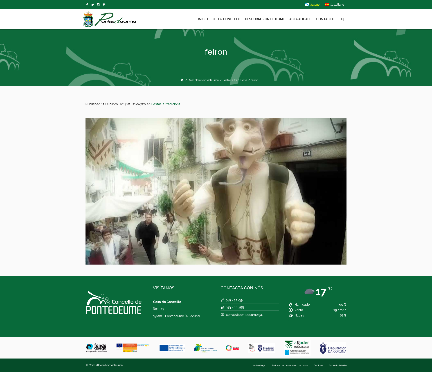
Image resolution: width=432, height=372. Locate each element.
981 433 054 (235, 300)
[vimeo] (93, 4)
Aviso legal (259, 365)
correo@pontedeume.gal (244, 314)
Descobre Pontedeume (203, 80)
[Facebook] (88, 4)
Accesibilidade (337, 365)
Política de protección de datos (290, 365)
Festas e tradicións (235, 80)
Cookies (318, 365)
